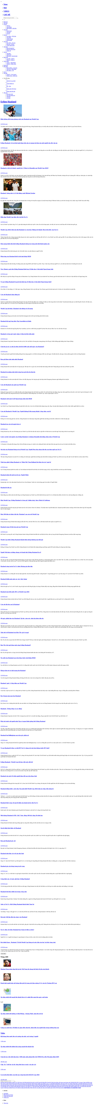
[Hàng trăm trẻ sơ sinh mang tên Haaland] (47, 667)
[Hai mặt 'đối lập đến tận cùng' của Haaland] (47, 914)
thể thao (2, 1082)
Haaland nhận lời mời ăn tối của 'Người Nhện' (15, 475)
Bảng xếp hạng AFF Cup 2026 (65, 1083)
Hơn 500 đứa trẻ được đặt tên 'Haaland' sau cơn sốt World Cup (20, 514)
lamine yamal (12, 1082)
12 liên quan (3, 1051)
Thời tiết (41, 1086)
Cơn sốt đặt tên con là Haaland (10, 604)
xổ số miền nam (48, 1087)
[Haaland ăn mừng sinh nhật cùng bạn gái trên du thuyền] (47, 369)
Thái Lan (16, 1085)
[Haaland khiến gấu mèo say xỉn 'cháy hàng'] (47, 576)
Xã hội (75, 1085)
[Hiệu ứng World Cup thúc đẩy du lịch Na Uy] (47, 208)
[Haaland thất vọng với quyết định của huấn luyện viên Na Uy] (47, 800)
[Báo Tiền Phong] (47, 297)
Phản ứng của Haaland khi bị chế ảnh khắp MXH (16, 256)
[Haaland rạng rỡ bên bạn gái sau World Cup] (47, 524)
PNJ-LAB (46, 1086)
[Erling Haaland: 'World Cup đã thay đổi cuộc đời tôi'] (47, 759)
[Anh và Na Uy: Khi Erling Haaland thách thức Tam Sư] (47, 901)
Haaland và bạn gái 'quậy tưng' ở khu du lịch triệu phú (17, 334)
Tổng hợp (6, 1103)
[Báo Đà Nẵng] (47, 271)
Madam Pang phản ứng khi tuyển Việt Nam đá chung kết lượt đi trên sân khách (25, 969)
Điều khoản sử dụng (8, 1094)
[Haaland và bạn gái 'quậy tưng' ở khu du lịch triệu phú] (47, 331)
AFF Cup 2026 (80, 1086)
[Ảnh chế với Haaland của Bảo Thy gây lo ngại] (47, 629)
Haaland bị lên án (6, 487)
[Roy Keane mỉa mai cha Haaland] (47, 693)
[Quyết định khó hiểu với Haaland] (47, 825)
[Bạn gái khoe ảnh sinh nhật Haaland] (47, 356)
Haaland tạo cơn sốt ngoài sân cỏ (11, 424)
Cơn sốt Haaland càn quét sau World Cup (13, 384)
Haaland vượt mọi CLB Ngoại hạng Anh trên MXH (16, 398)
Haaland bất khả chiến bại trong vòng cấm (14, 891)
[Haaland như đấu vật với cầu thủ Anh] (47, 850)
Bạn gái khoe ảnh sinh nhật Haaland (12, 359)
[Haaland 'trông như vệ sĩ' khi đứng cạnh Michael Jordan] (47, 185)
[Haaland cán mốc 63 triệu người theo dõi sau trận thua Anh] (47, 773)
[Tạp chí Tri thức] (47, 121)
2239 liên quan (4, 124)
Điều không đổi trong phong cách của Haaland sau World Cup (20, 119)
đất (57, 1083)
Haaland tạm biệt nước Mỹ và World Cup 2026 (15, 592)
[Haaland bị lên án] (47, 484)
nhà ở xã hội (35, 1082)
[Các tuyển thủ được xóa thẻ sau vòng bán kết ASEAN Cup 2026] (47, 1072)
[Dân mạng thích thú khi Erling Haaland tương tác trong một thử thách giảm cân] (47, 241)
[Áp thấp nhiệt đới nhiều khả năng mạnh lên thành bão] (47, 1043)
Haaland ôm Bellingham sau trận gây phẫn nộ (15, 735)
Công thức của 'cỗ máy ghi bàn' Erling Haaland (15, 879)
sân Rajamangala (53, 1086)
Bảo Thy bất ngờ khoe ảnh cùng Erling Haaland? (16, 645)
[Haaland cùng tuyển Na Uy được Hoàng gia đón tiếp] (47, 563)
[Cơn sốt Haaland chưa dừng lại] (47, 291)
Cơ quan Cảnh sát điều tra (85, 1082)
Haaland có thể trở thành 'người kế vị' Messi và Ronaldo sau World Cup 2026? (25, 168)
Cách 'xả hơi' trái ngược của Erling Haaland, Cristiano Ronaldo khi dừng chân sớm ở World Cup (30, 437)
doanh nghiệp (74, 1086)
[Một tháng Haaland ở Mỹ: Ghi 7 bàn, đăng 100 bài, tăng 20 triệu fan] (47, 812)
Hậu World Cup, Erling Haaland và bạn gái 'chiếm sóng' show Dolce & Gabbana (25, 500)
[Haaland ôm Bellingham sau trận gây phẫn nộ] (47, 732)
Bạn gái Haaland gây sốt (8, 841)
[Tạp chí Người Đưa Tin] (47, 246)
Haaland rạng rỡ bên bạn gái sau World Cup (14, 527)
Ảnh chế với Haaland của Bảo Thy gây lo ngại (15, 632)
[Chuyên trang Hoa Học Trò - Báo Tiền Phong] (47, 464)
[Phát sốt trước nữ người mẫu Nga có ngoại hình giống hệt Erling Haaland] (47, 718)
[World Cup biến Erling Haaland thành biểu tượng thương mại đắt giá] (47, 536)
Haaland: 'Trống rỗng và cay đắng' (11, 708)
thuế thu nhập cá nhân (33, 1085)
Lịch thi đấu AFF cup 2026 (7, 1086)
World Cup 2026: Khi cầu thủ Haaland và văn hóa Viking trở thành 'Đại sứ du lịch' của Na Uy (29, 229)
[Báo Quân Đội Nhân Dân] (47, 621)
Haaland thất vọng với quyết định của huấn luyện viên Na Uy (19, 803)
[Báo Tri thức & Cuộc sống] (47, 542)
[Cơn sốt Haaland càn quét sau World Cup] (47, 382)
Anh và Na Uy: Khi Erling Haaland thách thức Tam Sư (17, 904)
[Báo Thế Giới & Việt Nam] (47, 232)
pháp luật (23, 1087)
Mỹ (78, 1085)
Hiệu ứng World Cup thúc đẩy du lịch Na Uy (14, 217)
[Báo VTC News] (47, 999)
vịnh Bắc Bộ (81, 1083)
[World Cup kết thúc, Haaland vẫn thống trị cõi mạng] (47, 305)
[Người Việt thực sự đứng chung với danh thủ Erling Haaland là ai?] (47, 549)
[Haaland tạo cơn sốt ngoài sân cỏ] (47, 421)
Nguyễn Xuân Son (51, 1082)
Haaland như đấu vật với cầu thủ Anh (12, 853)
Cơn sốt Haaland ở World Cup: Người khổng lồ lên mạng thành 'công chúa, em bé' (26, 411)
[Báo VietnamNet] (47, 323)
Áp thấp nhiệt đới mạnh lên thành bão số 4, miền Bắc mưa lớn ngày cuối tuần (24, 997)
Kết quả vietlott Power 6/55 (11, 1087)
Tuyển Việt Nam (56, 1087)
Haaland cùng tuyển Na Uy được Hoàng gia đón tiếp (17, 566)
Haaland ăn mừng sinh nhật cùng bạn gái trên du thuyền (18, 372)
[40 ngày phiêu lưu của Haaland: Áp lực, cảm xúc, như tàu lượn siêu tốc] (47, 615)
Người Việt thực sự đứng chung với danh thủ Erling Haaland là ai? (21, 552)
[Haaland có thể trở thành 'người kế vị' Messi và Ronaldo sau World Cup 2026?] (47, 159)
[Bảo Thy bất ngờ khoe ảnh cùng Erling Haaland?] (47, 642)
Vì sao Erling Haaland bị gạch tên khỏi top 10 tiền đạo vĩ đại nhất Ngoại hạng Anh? (26, 282)
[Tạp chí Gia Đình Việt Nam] (47, 439)
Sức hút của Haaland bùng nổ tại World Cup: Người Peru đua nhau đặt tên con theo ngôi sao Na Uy (31, 449)
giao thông (43, 1083)
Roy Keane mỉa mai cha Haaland (11, 696)
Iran (20, 1086)
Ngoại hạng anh (10, 1085)
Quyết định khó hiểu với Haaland (11, 828)
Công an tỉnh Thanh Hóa (8, 1083)
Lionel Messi (71, 1085)
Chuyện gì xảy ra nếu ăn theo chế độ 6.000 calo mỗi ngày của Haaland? (22, 346)
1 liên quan (3, 1041)
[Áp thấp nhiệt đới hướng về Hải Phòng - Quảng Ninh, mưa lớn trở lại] (47, 1007)
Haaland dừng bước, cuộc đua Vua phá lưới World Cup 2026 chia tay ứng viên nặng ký (27, 788)
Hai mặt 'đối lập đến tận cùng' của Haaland (14, 917)
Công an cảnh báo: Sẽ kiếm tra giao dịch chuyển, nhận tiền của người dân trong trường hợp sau (30, 1027)
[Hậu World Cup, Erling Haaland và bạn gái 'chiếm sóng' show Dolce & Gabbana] (47, 497)
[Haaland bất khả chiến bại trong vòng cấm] (47, 888)
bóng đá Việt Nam (23, 1085)
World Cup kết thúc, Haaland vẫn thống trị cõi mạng (17, 308)
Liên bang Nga (60, 1086)
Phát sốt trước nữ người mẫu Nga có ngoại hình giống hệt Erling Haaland (23, 721)
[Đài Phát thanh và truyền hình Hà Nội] (47, 1049)
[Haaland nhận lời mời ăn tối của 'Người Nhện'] (47, 472)
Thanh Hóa (75, 1083)
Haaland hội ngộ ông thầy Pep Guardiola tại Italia (16, 321)
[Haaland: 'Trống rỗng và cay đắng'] (47, 705)
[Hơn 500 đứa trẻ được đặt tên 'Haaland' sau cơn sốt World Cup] (47, 511)
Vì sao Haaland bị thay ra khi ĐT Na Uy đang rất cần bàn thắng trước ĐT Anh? (25, 748)
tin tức (62, 1087)
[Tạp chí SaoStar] (47, 647)
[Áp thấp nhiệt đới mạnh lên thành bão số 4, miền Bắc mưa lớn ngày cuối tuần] (47, 991)
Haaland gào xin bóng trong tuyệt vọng (13, 866)
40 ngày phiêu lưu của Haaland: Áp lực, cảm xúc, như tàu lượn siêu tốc (22, 618)
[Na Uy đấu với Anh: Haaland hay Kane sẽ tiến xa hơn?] (47, 927)
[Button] (1, 1)
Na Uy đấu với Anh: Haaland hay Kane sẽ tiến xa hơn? (17, 929)
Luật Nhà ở (57, 1085)
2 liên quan (3, 1069)
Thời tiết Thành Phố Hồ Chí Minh (46, 1085)
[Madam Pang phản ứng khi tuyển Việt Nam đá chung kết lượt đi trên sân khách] (47, 963)
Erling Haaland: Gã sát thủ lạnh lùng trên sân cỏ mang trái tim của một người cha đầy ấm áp (29, 143)
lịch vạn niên (37, 1087)
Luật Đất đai (53, 1083)
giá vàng (43, 1087)
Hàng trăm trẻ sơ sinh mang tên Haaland (13, 670)
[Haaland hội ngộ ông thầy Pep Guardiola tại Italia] (47, 318)
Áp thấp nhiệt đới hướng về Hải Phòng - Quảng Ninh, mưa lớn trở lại (22, 1013)
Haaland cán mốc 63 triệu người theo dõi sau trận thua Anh (19, 776)
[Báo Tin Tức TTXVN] (47, 791)
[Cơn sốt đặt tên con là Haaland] (47, 601)
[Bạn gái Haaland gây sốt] (47, 838)
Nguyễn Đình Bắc (42, 1082)
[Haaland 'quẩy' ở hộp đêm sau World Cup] (47, 680)
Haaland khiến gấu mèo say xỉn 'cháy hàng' (14, 579)
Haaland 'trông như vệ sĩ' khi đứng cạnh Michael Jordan (18, 193)
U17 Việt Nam (33, 1086)
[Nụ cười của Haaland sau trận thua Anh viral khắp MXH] (47, 655)
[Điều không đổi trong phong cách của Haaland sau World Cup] (47, 111)
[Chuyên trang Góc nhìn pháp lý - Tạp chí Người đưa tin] (47, 145)
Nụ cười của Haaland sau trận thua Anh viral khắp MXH (18, 658)
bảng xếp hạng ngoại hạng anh (63, 1082)
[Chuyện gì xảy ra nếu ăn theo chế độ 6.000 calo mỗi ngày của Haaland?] (47, 343)
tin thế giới (16, 1086)
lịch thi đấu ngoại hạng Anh (20, 1083)
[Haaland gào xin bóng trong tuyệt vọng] (47, 863)
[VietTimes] (47, 452)
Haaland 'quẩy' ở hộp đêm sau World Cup (14, 683)
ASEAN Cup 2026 (25, 1086)
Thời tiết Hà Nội (74, 1082)
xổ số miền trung (64, 1085)
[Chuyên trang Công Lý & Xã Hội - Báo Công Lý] (47, 170)
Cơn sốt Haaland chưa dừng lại (10, 294)
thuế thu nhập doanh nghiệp (34, 1083)
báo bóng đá (90, 1085)
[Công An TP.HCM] (47, 1059)
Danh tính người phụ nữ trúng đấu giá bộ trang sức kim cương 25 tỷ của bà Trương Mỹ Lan (29, 983)
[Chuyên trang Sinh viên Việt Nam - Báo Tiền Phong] (47, 932)
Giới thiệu (6, 1093)
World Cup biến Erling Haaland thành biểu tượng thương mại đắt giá (22, 539)
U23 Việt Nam (18, 1082)
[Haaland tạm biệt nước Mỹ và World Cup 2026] (47, 589)
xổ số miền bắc (83, 1085)
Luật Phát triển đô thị (27, 1082)
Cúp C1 (48, 1083)
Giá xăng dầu (67, 1086)
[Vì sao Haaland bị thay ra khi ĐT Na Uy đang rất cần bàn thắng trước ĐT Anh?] (47, 745)
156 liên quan (4, 1079)
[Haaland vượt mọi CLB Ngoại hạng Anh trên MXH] (47, 396)
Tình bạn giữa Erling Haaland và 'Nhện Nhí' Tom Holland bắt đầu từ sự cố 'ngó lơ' (26, 462)
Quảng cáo (6, 1097)
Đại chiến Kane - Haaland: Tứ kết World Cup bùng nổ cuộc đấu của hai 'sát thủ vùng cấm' (28, 942)
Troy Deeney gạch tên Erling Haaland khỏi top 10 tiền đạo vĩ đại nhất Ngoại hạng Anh (27, 269)
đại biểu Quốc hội (30, 1087)
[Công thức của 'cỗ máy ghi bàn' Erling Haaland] (47, 876)
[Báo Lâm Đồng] (47, 284)
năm (38, 1086)
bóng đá (6, 1082)
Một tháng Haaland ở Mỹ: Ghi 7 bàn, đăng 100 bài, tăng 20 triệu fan (22, 815)
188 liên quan (4, 1061)
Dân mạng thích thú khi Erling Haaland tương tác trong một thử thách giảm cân (25, 244)
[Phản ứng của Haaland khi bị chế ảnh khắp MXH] (47, 253)
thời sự (19, 1087)
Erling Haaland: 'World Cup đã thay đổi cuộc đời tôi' (17, 762)
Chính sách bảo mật (8, 1096)
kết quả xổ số (87, 1083)
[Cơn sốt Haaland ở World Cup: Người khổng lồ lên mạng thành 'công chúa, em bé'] (47, 408)
